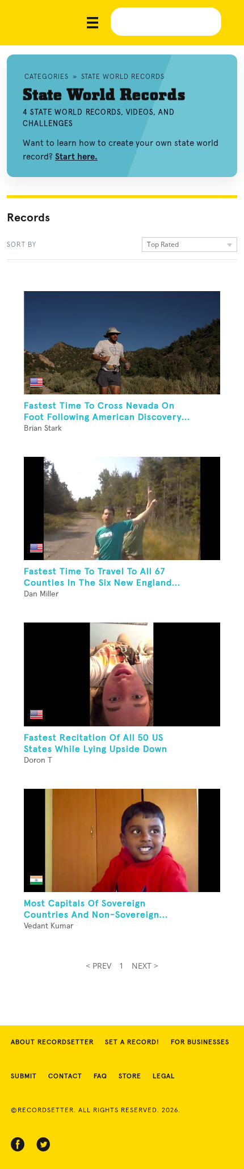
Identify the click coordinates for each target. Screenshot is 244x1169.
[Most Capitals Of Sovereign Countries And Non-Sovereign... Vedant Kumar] (122, 840)
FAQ (100, 1076)
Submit (24, 1076)
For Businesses (200, 1042)
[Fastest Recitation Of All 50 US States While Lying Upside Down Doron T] (122, 674)
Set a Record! (132, 1042)
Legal (164, 1076)
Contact (65, 1076)
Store (130, 1076)
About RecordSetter (52, 1042)
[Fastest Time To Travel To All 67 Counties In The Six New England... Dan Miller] (122, 508)
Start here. (76, 157)
